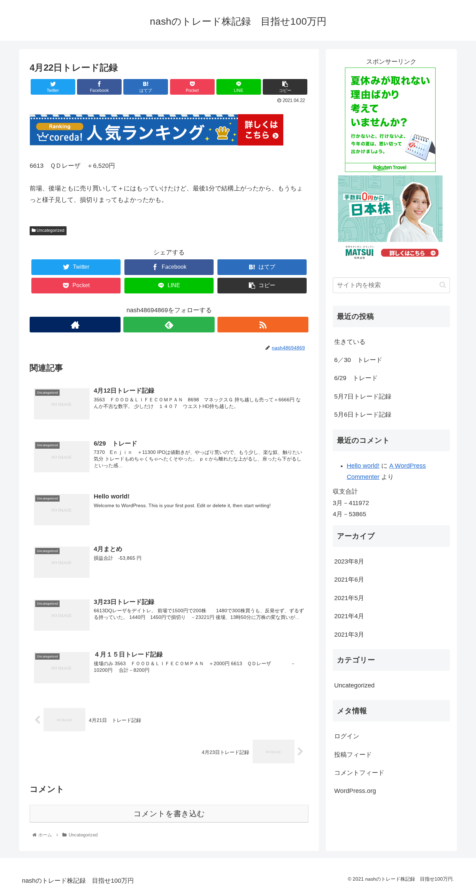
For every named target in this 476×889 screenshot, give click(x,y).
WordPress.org (355, 791)
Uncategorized (50, 230)
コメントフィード (359, 772)
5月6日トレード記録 (362, 414)
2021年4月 (349, 616)
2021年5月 (349, 598)
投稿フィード (353, 754)
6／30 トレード (358, 359)
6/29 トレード (356, 378)
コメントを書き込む (169, 813)
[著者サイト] (75, 324)
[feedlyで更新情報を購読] (168, 324)
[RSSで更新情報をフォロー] (262, 324)
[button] (443, 285)
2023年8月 (349, 561)
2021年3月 (349, 634)
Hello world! (363, 465)
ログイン (346, 736)
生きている (350, 341)
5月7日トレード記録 (362, 396)
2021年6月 (349, 579)
